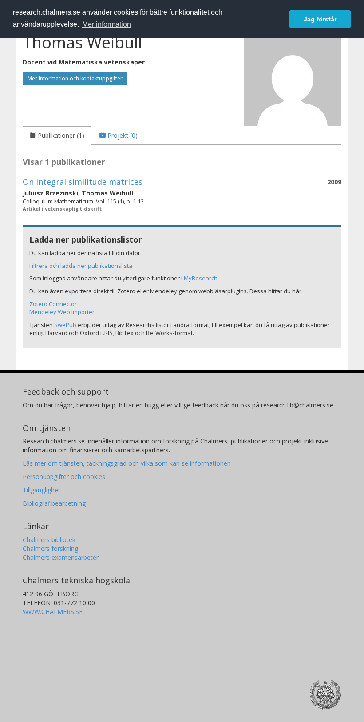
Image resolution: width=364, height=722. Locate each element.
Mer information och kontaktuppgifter (75, 78)
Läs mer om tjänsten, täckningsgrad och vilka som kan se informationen (127, 463)
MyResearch (201, 278)
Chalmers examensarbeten (61, 557)
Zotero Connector (53, 304)
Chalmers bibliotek (49, 539)
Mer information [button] (106, 24)
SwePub (65, 325)
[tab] (57, 135)
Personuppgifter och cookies (64, 476)
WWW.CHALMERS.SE (53, 611)
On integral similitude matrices (82, 181)
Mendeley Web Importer (62, 312)
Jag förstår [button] (320, 19)
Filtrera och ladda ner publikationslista (80, 266)
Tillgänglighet (41, 490)
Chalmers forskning (50, 548)
